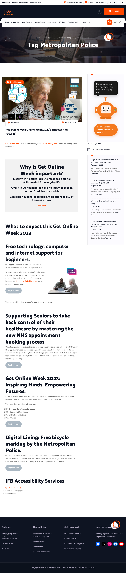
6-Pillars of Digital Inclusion (26, 281)
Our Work (26, 22)
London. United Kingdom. (97, 2)
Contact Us (86, 22)
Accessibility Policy (9, 538)
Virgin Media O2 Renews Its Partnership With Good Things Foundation (104, 161)
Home (7, 22)
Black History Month (50, 143)
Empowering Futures (72, 533)
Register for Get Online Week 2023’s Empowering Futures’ (66, 37)
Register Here (13, 290)
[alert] (105, 149)
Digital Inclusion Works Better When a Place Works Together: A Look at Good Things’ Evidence (104, 224)
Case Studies (52, 22)
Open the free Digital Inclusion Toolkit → (105, 129)
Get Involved (73, 22)
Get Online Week (12, 143)
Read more (94, 173)
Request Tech (38, 541)
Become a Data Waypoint (74, 543)
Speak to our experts (13, 487)
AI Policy (5, 548)
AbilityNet (42, 205)
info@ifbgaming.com (74, 2)
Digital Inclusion (16, 82)
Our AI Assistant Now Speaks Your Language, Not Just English (102, 181)
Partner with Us (70, 538)
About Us (15, 22)
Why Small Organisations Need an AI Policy (103, 202)
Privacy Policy (7, 543)
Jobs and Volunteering (41, 551)
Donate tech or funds (72, 548)
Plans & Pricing (39, 22)
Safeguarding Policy (9, 533)
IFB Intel (62, 22)
